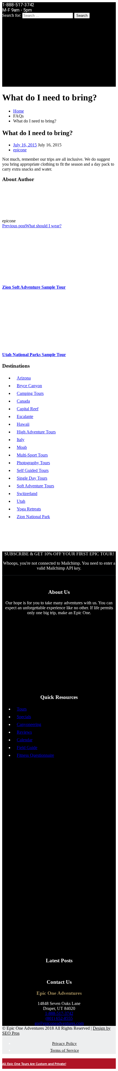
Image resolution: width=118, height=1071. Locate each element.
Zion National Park (33, 516)
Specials (24, 716)
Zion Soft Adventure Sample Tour (34, 287)
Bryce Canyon (29, 385)
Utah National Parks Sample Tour (34, 354)
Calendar (24, 739)
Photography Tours (33, 462)
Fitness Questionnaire (35, 755)
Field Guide (27, 747)
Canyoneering (29, 724)
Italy (20, 439)
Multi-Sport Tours (32, 455)
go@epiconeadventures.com (59, 1023)
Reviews (24, 732)
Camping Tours (30, 393)
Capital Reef (27, 408)
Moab (22, 447)
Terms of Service (64, 1050)
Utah (21, 501)
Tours (22, 709)
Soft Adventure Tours (35, 485)
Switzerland (27, 493)
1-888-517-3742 (59, 1013)
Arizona (24, 378)
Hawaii (23, 424)
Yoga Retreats (29, 509)
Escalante (25, 416)
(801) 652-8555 (59, 1018)
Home (18, 111)
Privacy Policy (64, 1043)
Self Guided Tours (33, 470)
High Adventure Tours (36, 432)
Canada (23, 401)
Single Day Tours (32, 478)
